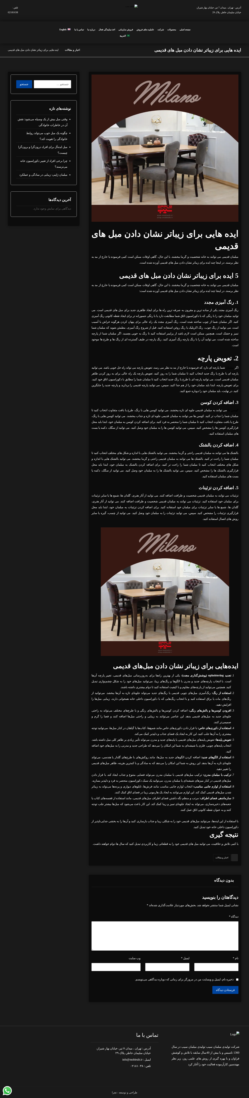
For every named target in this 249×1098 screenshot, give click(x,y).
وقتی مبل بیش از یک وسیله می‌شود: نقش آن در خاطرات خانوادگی (42, 122)
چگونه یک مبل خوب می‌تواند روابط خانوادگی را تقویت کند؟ (46, 136)
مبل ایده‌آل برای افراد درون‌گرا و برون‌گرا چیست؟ (42, 149)
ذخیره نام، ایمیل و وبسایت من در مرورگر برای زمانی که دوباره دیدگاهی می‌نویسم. (184, 979)
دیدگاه (233, 916)
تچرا (114, 1092)
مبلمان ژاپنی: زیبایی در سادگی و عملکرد (43, 174)
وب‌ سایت (135, 958)
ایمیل (185, 958)
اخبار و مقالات (221, 857)
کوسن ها (233, 410)
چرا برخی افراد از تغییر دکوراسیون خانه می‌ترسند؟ (43, 163)
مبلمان (230, 367)
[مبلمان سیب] (87, 50)
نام (235, 958)
